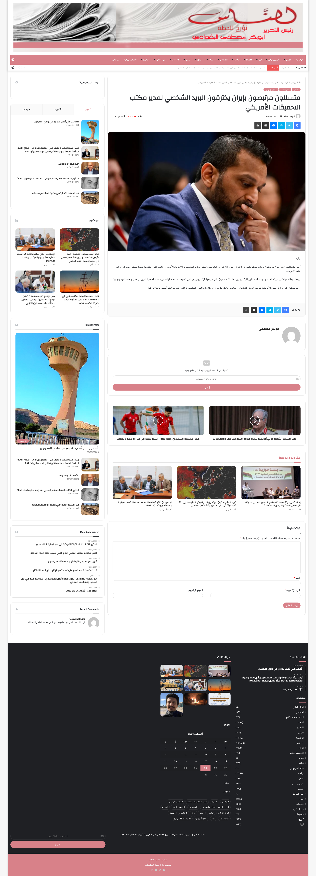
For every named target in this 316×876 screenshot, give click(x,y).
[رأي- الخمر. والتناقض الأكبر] (171, 704)
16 (215, 761)
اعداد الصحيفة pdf (295, 717)
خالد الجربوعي (297, 768)
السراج (214, 801)
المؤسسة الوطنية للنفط (197, 801)
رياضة (236, 60)
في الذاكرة (160, 60)
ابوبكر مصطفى (288, 116)
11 (196, 754)
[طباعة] (257, 125)
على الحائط (298, 793)
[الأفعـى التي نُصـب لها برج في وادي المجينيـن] (90, 132)
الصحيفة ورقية (130, 60)
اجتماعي (224, 60)
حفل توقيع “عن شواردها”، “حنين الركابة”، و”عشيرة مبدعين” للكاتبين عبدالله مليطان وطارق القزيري (38, 299)
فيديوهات (299, 814)
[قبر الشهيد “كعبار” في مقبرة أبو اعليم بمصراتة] (90, 197)
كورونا (301, 819)
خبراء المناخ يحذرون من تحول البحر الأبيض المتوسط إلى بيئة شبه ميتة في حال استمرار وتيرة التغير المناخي (207, 504)
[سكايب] (281, 125)
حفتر (202, 813)
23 (215, 768)
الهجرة (165, 807)
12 (185, 754)
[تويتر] (289, 125)
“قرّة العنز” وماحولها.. (68, 164)
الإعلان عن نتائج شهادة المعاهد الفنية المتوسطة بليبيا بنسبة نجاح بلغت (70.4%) (145, 504)
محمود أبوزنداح (201, 818)
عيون (301, 799)
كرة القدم (183, 813)
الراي (199, 60)
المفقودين (193, 807)
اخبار (277, 82)
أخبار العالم (298, 707)
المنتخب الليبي (178, 807)
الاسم (297, 578)
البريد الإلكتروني (293, 590)
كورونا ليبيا (224, 818)
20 (175, 761)
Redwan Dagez (77, 618)
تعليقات (26, 109)
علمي (188, 60)
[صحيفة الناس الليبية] (158, 27)
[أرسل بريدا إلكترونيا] (281, 116)
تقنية (301, 758)
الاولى (288, 60)
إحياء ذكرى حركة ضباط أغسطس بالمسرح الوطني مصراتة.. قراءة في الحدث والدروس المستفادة (272, 504)
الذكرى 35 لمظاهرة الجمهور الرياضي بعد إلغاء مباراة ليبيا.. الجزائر (48, 178)
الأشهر (89, 109)
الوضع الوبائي (223, 813)
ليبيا (260, 60)
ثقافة (211, 60)
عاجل (301, 778)
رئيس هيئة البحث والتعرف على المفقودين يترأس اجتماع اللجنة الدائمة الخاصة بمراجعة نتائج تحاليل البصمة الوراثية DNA (48, 150)
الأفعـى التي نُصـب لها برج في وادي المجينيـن (56, 122)
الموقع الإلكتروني (195, 590)
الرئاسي (225, 801)
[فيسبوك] (297, 125)
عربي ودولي (273, 60)
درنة (193, 813)
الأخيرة (58, 109)
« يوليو (227, 783)
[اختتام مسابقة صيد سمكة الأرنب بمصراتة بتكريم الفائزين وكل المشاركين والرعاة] (171, 685)
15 (225, 761)
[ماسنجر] (273, 125)
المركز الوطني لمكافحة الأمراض (215, 807)
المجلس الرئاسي (176, 801)
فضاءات (175, 60)
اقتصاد (249, 60)
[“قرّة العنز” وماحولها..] (90, 168)
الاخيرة (146, 60)
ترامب (210, 813)
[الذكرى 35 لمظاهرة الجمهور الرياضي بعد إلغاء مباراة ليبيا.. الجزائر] (90, 183)
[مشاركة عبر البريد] (265, 125)
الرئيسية (299, 60)
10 (205, 754)
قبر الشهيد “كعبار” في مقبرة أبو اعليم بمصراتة (55, 193)
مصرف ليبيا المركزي (182, 818)
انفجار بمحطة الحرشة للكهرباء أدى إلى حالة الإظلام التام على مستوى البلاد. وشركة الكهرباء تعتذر (221, 67)
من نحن (115, 60)
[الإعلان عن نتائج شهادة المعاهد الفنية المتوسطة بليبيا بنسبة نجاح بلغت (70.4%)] (142, 482)
